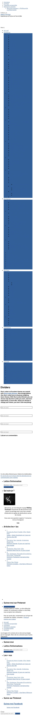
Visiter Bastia (14, 216)
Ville (8, 358)
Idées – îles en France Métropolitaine (19, 261)
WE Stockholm (15, 125)
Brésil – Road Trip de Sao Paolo (20, 102)
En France (7, 199)
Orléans (12, 48)
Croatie (12, 79)
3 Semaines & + (12, 107)
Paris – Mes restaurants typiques (17, 259)
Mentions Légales (10, 7)
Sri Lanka (13, 118)
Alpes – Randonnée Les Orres (19, 50)
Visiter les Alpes (15, 227)
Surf (8, 352)
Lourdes (12, 41)
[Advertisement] (16, 583)
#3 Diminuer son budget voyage (17, 370)
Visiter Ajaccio (14, 220)
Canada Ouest (14, 163)
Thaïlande (13, 140)
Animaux (10, 329)
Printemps (10, 120)
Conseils (6, 361)
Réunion (13, 100)
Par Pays (6, 270)
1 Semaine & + (11, 70)
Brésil (12, 127)
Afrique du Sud (15, 299)
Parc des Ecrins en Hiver (18, 231)
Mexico (12, 136)
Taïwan (12, 168)
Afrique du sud (15, 161)
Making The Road (6, 14)
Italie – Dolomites (15, 86)
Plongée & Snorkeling (14, 340)
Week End (10, 360)
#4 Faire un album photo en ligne (18, 372)
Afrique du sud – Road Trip (18, 109)
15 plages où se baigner (17, 204)
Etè (8, 141)
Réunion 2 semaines (19, 193)
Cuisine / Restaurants (14, 333)
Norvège (13, 292)
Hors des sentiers (12, 335)
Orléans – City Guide (13, 258)
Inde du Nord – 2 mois (20, 188)
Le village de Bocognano (18, 222)
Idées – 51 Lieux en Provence (19, 247)
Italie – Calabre (14, 84)
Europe (9, 272)
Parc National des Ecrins (18, 172)
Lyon (11, 43)
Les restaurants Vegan (17, 208)
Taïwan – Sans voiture (17, 104)
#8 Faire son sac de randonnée (17, 383)
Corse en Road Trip (16, 72)
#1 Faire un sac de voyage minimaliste (19, 367)
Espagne (13, 182)
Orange (12, 46)
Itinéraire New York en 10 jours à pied (18, 550)
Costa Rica (13, 177)
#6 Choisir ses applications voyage (18, 378)
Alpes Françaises (12, 225)
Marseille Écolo (15, 209)
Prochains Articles (13, 326)
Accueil (6, 30)
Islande (12, 288)
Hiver (8, 170)
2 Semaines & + (12, 93)
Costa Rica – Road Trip (17, 113)
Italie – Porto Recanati (17, 156)
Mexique (13, 313)
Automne (10, 157)
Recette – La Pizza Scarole (18, 206)
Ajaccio (12, 36)
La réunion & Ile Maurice (18, 302)
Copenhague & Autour (17, 77)
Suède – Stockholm (16, 66)
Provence (10, 240)
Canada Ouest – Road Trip (18, 111)
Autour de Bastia (15, 218)
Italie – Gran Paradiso (16, 88)
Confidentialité (9, 628)
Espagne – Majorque (16, 80)
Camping (10, 331)
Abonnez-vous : (8, 485)
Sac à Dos (10, 345)
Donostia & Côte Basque (21, 184)
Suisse (12, 295)
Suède (12, 293)
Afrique (9, 297)
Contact (6, 3)
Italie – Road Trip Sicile (17, 150)
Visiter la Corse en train (17, 224)
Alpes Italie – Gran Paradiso (19, 147)
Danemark (13, 181)
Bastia (12, 38)
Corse (9, 211)
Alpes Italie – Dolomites (17, 148)
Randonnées (11, 342)
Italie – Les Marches (16, 154)
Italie (11, 290)
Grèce (12, 165)
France (12, 281)
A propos (7, 2)
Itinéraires (7, 32)
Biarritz (12, 39)
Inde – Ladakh (14, 98)
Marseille (13, 45)
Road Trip (10, 344)
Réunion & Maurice (16, 191)
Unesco (9, 356)
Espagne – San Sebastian (18, 68)
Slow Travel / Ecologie (14, 349)
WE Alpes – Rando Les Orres (19, 234)
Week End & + (11, 34)
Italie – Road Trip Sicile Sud (18, 95)
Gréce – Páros (14, 82)
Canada (12, 308)
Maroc (12, 166)
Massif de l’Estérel (16, 243)
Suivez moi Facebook (13, 704)
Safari (8, 347)
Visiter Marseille (15, 202)
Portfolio (9, 354)
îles (8, 336)
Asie (8, 317)
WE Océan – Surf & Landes (15, 265)
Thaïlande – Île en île (17, 106)
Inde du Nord (14, 186)
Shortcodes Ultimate (10, 393)
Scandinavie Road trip (17, 145)
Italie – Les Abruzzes (16, 64)
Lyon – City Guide (12, 256)
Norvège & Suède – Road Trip (19, 97)
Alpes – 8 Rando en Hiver (18, 233)
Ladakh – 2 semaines (20, 190)
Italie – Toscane (15, 63)
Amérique (10, 304)
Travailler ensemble (10, 5)
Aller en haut (5, 407)
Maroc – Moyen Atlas (16, 89)
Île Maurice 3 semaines (20, 195)
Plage (9, 338)
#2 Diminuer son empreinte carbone (19, 369)
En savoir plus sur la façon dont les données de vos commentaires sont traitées (16, 476)
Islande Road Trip (15, 143)
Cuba (11, 179)
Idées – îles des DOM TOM (15, 263)
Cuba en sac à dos (16, 114)
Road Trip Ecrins (15, 229)
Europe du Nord (15, 279)
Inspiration (7, 327)
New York (13, 91)
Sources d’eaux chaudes (15, 351)
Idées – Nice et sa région (18, 245)
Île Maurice (13, 116)
